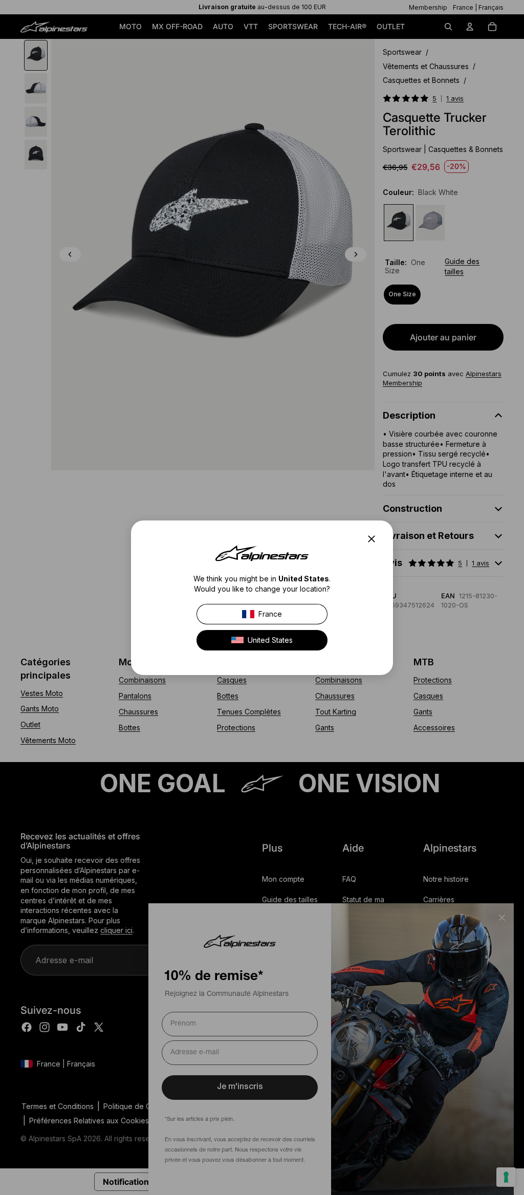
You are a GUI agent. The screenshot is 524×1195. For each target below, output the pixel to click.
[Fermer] (374, 539)
